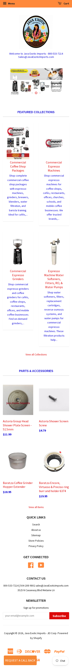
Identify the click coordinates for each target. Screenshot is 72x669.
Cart (66, 3)
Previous (11, 82)
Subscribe (59, 616)
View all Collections (36, 354)
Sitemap (36, 535)
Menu (11, 3)
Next (61, 82)
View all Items (36, 507)
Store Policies (36, 540)
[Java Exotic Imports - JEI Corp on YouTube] (41, 564)
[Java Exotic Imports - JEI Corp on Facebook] (31, 564)
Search (36, 524)
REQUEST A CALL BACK (20, 660)
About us (36, 530)
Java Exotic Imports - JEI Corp (40, 633)
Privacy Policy (36, 546)
